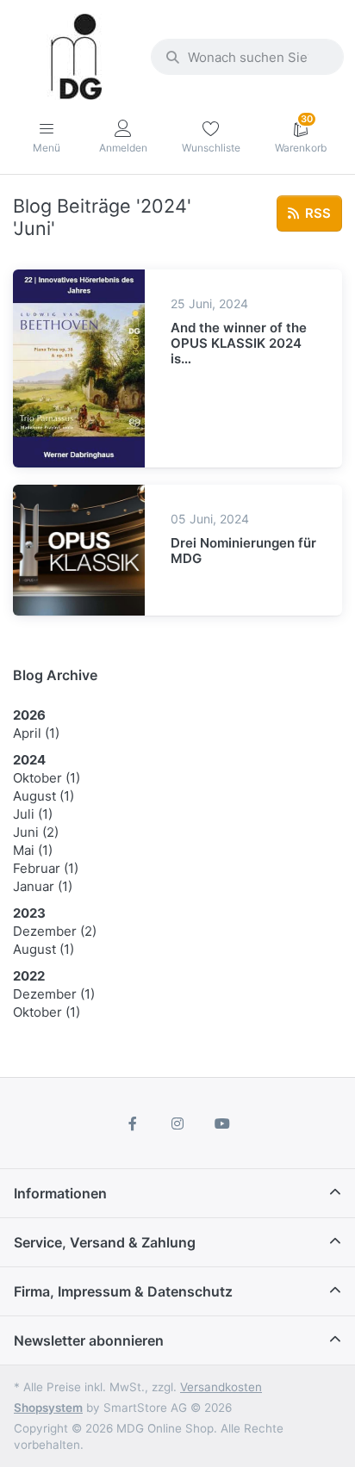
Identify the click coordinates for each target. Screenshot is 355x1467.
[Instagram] (177, 1123)
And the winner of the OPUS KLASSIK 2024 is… (239, 343)
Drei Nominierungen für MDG (243, 550)
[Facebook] (134, 1123)
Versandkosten (221, 1387)
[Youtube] (222, 1123)
